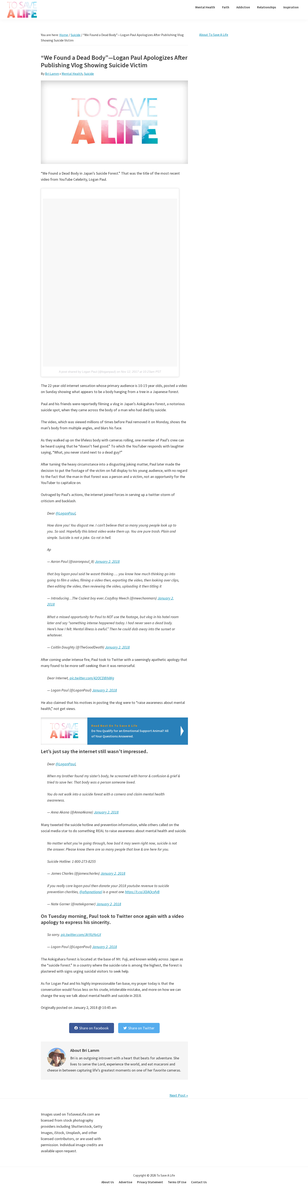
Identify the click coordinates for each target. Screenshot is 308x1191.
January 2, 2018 (107, 561)
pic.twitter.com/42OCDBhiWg (92, 678)
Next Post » (179, 1095)
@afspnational (90, 891)
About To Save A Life (213, 34)
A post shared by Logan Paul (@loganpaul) (87, 371)
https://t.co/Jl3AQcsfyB (142, 891)
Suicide (89, 73)
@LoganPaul (65, 513)
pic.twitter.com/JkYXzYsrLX (81, 934)
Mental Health (72, 73)
